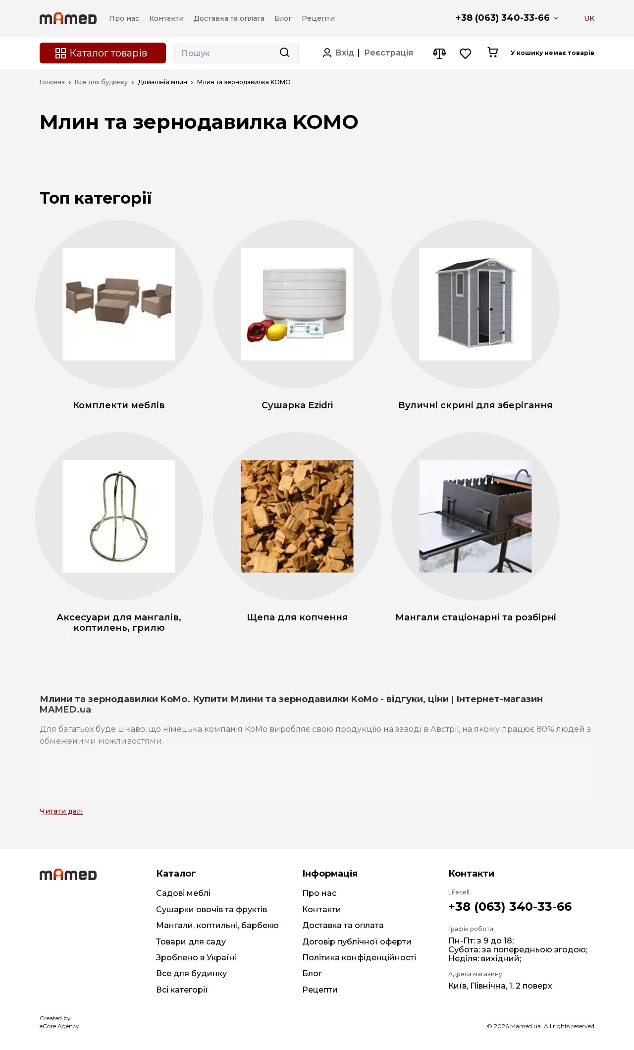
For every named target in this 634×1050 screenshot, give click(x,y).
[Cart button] (492, 53)
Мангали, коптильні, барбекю (217, 925)
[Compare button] (439, 53)
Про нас (319, 893)
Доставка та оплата (343, 925)
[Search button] (284, 53)
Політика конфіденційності (359, 957)
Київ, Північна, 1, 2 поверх (500, 986)
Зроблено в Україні (196, 957)
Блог (312, 973)
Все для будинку (101, 82)
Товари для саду (191, 941)
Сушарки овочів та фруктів (211, 909)
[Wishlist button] (466, 53)
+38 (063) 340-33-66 (503, 17)
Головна (52, 82)
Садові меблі (183, 893)
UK (589, 18)
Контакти (321, 909)
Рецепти (320, 990)
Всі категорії (182, 990)
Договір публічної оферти (357, 941)
